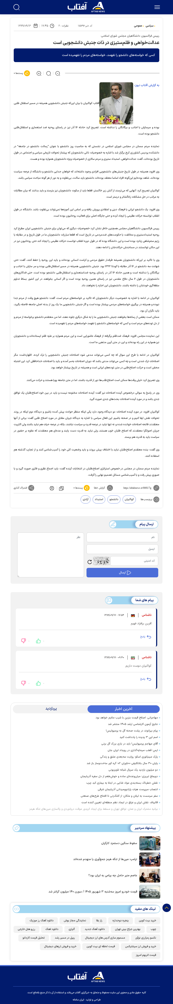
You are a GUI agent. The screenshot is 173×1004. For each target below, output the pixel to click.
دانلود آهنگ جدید (95, 929)
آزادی (85, 499)
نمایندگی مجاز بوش (75, 921)
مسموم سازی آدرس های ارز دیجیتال (105, 938)
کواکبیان (129, 499)
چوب (153, 929)
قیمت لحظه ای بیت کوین (100, 946)
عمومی (138, 26)
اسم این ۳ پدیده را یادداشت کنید (139, 737)
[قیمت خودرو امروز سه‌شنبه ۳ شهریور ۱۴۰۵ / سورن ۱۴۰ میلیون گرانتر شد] (148, 891)
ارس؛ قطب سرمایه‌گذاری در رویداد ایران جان (133, 750)
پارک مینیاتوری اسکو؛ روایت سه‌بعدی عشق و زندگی (129, 757)
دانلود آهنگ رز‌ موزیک (42, 921)
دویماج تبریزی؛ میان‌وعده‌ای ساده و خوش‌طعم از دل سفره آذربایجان (118, 776)
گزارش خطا (99, 488)
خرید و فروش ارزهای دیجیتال (60, 946)
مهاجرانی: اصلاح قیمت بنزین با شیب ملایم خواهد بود (127, 718)
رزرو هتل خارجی (26, 929)
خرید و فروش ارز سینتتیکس (140, 946)
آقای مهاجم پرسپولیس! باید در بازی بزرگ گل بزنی (129, 744)
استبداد (99, 499)
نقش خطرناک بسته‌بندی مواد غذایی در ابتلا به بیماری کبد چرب (122, 783)
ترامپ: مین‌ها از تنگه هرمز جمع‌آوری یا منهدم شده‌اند (105, 859)
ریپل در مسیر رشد (65, 938)
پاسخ (142, 637)
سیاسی (150, 26)
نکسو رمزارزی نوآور (145, 938)
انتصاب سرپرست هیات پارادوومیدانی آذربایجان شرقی (128, 789)
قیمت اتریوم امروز (146, 955)
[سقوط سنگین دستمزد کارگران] (148, 843)
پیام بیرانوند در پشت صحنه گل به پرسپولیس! (132, 731)
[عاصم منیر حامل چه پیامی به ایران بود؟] (148, 875)
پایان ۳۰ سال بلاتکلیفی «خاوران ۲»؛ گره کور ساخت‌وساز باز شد (122, 763)
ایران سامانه (78, 1000)
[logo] (87, 6)
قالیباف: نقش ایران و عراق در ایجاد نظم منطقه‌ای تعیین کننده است (119, 802)
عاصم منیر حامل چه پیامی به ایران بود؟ (112, 875)
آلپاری (72, 929)
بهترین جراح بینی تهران (128, 929)
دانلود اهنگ (51, 929)
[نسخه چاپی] (51, 487)
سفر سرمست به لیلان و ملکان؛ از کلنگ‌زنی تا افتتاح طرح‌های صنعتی (119, 796)
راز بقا (99, 921)
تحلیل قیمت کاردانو (34, 938)
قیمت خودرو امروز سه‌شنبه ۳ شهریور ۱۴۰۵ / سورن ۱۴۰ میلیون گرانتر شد (93, 891)
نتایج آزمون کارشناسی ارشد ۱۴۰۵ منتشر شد (133, 724)
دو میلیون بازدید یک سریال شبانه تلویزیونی (133, 770)
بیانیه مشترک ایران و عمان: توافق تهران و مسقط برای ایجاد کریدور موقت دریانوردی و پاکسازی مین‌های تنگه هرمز (93, 809)
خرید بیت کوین (147, 921)
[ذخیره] (61, 488)
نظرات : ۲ (63, 26)
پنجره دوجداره (120, 921)
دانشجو (113, 499)
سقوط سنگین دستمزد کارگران (119, 843)
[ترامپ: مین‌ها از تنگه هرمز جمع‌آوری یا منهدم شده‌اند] (148, 859)
